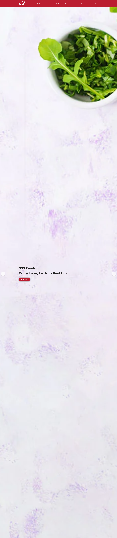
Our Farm (50, 3)
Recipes (67, 3)
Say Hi (80, 3)
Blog (74, 3)
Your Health (58, 3)
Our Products (40, 3)
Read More (24, 279)
